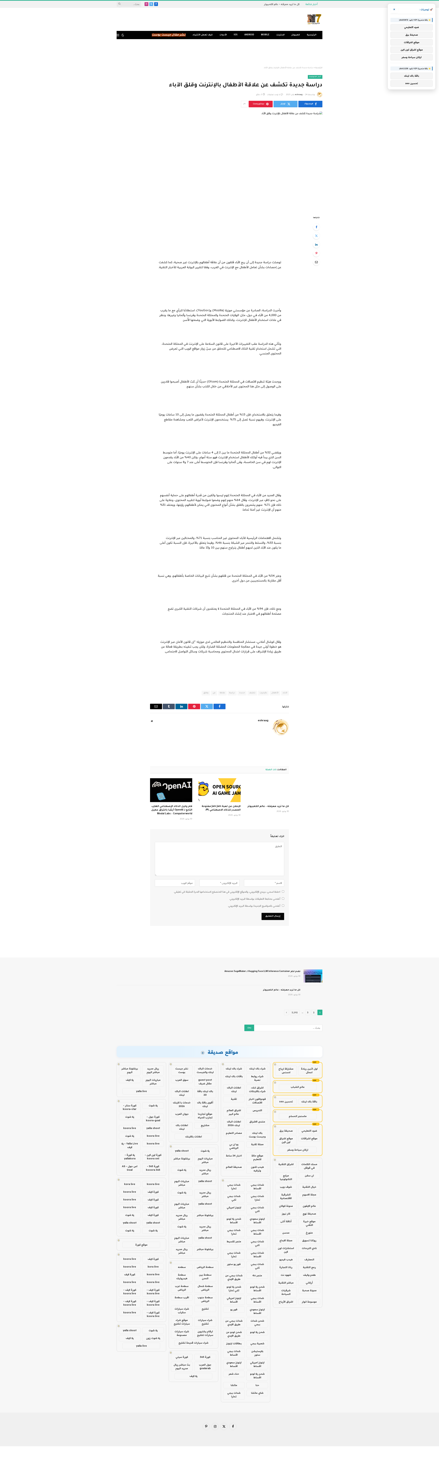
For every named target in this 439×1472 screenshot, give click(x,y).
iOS (236, 35)
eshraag (298, 95)
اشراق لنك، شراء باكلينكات (257, 1089)
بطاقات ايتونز (234, 1343)
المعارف (309, 1259)
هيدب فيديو (286, 1259)
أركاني (309, 1282)
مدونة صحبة (309, 1290)
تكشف (252, 693)
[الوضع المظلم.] (123, 35)
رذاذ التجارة (285, 1267)
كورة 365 (205, 1357)
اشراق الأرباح (286, 1301)
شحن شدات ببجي (257, 1322)
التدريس (257, 1110)
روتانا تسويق (309, 1240)
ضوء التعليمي (309, 1130)
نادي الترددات (309, 1248)
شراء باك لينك (257, 1068)
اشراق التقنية (286, 1164)
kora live (129, 1184)
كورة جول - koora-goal (153, 1118)
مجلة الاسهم (309, 1194)
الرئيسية (311, 35)
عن (214, 693)
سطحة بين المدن (205, 1276)
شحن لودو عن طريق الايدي (234, 1334)
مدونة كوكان (286, 1205)
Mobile (265, 35)
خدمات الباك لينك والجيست (205, 1070)
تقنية (234, 1098)
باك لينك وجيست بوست (257, 1134)
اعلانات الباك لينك (234, 1089)
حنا (257, 1385)
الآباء (285, 693)
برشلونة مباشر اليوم (129, 1070)
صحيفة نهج (309, 1213)
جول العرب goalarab (205, 1366)
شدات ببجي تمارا (233, 1186)
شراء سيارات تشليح (205, 1322)
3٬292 (295, 1012)
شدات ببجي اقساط (257, 1186)
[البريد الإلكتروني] (316, 262)
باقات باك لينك (234, 1076)
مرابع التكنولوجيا (286, 1177)
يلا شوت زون (153, 1338)
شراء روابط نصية (257, 1078)
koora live (129, 1128)
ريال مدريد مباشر (205, 1171)
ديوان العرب (181, 1113)
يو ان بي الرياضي (233, 1146)
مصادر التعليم (234, 1132)
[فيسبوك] (316, 227)
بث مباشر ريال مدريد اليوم (182, 1366)
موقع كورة (141, 1244)
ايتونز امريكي (234, 1207)
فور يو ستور (234, 1264)
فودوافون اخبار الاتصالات (257, 1100)
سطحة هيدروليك (181, 1276)
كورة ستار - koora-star (130, 1107)
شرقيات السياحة (285, 1292)
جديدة (242, 693)
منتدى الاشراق (257, 1121)
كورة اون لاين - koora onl (153, 1156)
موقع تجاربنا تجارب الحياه (205, 1115)
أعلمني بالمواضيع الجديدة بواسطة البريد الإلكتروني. (254, 905)
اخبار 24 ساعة (234, 1155)
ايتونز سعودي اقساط (257, 1220)
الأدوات (223, 35)
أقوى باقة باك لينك (205, 1104)
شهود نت (286, 1274)
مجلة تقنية (257, 1144)
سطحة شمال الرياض (205, 1288)
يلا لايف (193, 1376)
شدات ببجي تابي (233, 1198)
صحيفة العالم (234, 1166)
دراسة (232, 693)
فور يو (233, 1309)
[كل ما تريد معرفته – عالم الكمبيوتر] (268, 790)
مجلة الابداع (286, 1240)
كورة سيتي (182, 1357)
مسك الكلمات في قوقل (309, 1166)
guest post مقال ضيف (205, 1081)
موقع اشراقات (309, 1138)
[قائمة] (118, 35)
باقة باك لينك (309, 1101)
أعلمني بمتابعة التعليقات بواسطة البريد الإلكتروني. (254, 898)
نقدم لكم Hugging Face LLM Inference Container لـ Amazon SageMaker (262, 971)
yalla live (141, 1091)
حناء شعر (234, 1373)
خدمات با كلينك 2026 (182, 1104)
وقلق (205, 693)
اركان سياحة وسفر (297, 1149)
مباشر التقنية (286, 1282)
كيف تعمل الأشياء (203, 35)
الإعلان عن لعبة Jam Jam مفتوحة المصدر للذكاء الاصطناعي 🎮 (221, 808)
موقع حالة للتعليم (257, 1157)
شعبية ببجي (257, 1343)
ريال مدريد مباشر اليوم (153, 1070)
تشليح (205, 1308)
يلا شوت (205, 1150)
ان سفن (309, 1175)
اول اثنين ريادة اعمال (309, 1070)
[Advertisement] (219, 53)
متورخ (309, 1232)
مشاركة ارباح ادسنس (285, 1070)
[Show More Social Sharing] (244, 104)
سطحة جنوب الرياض (205, 1299)
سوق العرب (181, 1079)
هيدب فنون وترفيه (257, 1168)
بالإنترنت (263, 693)
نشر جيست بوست (181, 1070)
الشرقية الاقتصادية (286, 1196)
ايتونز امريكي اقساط (234, 1300)
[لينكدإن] (316, 244)
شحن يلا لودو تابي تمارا (234, 1288)
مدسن (285, 1232)
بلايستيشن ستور (257, 1353)
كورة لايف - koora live (153, 1291)
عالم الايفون (309, 1205)
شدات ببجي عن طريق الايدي (233, 1277)
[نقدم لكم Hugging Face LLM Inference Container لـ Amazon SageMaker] (313, 976)
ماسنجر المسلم (298, 1116)
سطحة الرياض (205, 1267)
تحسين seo (286, 1101)
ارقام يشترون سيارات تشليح (205, 1333)
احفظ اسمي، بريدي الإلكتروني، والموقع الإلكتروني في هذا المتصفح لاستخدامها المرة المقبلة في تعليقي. (227, 891)
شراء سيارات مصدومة (182, 1333)
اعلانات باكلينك (193, 1136)
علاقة (222, 693)
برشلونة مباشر (182, 1158)
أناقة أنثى (286, 1221)
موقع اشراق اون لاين (286, 1140)
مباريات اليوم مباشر (205, 1160)
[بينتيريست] (316, 253)
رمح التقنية (309, 1267)
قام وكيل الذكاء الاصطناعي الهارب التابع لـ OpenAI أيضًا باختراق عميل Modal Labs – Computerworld (171, 810)
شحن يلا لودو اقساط (234, 1220)
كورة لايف (153, 1191)
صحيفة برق (286, 1130)
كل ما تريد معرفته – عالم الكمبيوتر (281, 4)
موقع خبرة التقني (309, 1223)
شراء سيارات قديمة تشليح (193, 1342)
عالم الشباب (298, 1086)
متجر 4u (257, 1275)
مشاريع (205, 1125)
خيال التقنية (309, 1186)
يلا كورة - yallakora (129, 1156)
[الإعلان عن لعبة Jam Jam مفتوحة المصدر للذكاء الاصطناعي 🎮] (219, 790)
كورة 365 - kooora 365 (153, 1168)
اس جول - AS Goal (129, 1168)
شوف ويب (286, 1186)
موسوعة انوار (309, 1301)
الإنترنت (280, 35)
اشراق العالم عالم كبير (234, 1112)
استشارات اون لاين (286, 1250)
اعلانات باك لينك (182, 1127)
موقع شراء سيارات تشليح (182, 1322)
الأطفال (274, 693)
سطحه (182, 1267)
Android (249, 35)
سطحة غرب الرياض (181, 1288)
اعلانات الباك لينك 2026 (234, 1123)
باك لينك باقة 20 (205, 1093)
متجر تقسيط (234, 1241)
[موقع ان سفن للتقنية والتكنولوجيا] (314, 19)
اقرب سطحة (182, 1297)
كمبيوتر (296, 35)
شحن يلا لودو (257, 1332)
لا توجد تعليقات (273, 95)
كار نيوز (286, 1213)
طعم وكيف (309, 1274)
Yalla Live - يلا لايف (129, 1145)
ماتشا (234, 1385)
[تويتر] (316, 235)
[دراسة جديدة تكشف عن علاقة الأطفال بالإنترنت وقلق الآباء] (219, 161)
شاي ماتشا (257, 1392)
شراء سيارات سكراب (182, 1310)
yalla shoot (182, 1150)
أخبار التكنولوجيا (315, 77)
